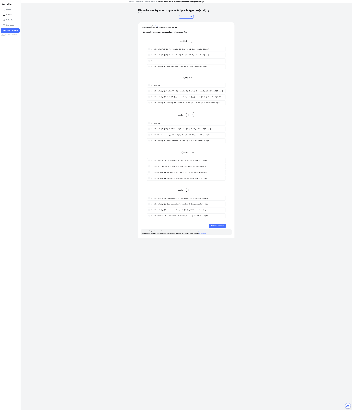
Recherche (9, 20)
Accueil (8, 10)
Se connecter (10, 25)
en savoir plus (197, 231)
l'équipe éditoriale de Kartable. (162, 26)
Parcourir (9, 15)
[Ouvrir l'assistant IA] (348, 406)
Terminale (139, 2)
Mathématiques (150, 2)
